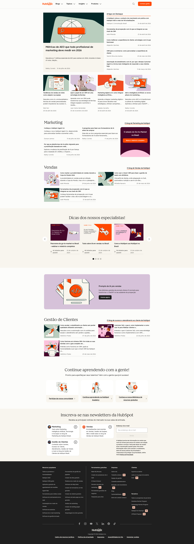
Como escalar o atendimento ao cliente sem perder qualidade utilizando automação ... (77, 326)
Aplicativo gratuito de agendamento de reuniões (50, 486)
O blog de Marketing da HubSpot (137, 123)
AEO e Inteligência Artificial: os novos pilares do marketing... (138, 94)
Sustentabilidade (118, 494)
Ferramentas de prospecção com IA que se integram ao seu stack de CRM (127, 30)
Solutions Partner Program (139, 501)
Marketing (56, 427)
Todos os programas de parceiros (141, 498)
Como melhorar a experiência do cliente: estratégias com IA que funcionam (129, 41)
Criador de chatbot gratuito (73, 494)
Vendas (89, 427)
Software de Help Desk (72, 484)
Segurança (100, 537)
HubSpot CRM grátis (48, 481)
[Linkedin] (103, 524)
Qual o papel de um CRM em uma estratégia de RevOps (82, 94)
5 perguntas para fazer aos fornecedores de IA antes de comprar (98, 129)
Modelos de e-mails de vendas (74, 481)
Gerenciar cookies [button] (133, 537)
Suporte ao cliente (136, 471)
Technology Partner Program (139, 506)
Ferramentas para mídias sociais (51, 494)
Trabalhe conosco (118, 475)
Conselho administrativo (118, 481)
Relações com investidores (119, 486)
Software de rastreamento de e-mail (51, 499)
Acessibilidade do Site (115, 537)
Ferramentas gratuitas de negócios (98, 492)
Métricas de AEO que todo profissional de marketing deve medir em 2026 (69, 48)
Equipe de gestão (116, 478)
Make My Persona (96, 471)
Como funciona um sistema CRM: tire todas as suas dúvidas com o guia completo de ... (77, 343)
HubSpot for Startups (139, 510)
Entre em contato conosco (118, 497)
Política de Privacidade (126, 454)
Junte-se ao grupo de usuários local (140, 476)
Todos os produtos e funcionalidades (48, 473)
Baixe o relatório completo (135, 140)
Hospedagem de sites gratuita (74, 513)
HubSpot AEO (46, 478)
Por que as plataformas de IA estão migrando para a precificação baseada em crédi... (61, 145)
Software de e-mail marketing (51, 513)
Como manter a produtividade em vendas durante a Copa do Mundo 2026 (78, 174)
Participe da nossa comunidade (61, 399)
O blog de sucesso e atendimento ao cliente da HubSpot (128, 320)
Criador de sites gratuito (72, 478)
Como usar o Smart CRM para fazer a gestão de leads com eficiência (130, 174)
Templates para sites (97, 497)
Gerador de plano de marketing (97, 486)
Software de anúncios (48, 509)
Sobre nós (114, 471)
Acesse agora (106, 297)
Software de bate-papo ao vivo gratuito (74, 499)
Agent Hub (45, 490)
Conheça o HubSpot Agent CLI (54, 128)
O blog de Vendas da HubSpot (138, 168)
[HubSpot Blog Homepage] (47, 3)
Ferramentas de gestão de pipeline (73, 473)
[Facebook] (79, 524)
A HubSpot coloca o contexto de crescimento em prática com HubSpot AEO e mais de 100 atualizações (128, 19)
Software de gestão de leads (50, 516)
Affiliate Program (138, 514)
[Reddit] (108, 524)
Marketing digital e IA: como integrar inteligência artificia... (110, 94)
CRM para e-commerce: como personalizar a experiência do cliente (127, 52)
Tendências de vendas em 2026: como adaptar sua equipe (54, 94)
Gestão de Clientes (60, 442)
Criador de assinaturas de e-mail (99, 476)
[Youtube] (91, 524)
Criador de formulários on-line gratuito (74, 489)
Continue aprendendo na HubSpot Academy (96, 398)
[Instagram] (85, 524)
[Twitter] (97, 524)
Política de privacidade (86, 537)
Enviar (132, 436)
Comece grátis (145, 4)
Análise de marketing (71, 503)
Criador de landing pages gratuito (72, 508)
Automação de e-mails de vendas (49, 505)
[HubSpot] (97, 530)
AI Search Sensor (96, 481)
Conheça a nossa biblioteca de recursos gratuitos (130, 398)
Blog (112, 491)
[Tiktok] (114, 524)
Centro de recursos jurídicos (64, 537)
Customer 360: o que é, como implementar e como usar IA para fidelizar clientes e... (131, 326)
